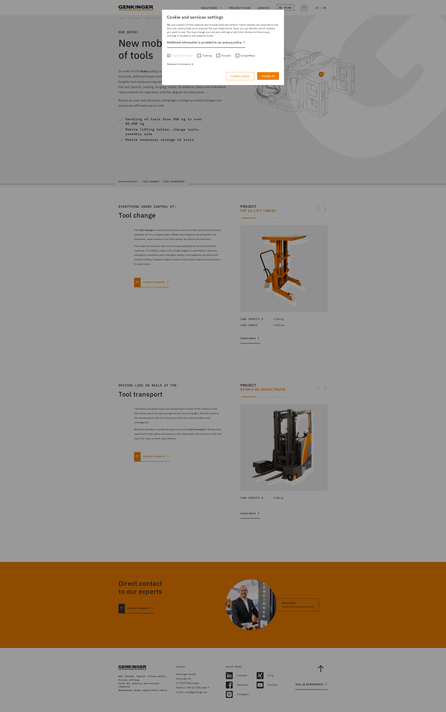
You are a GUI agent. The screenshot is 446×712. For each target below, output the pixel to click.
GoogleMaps (247, 55)
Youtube (226, 55)
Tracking (207, 55)
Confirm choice (240, 76)
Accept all (268, 76)
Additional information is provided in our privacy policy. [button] (204, 42)
